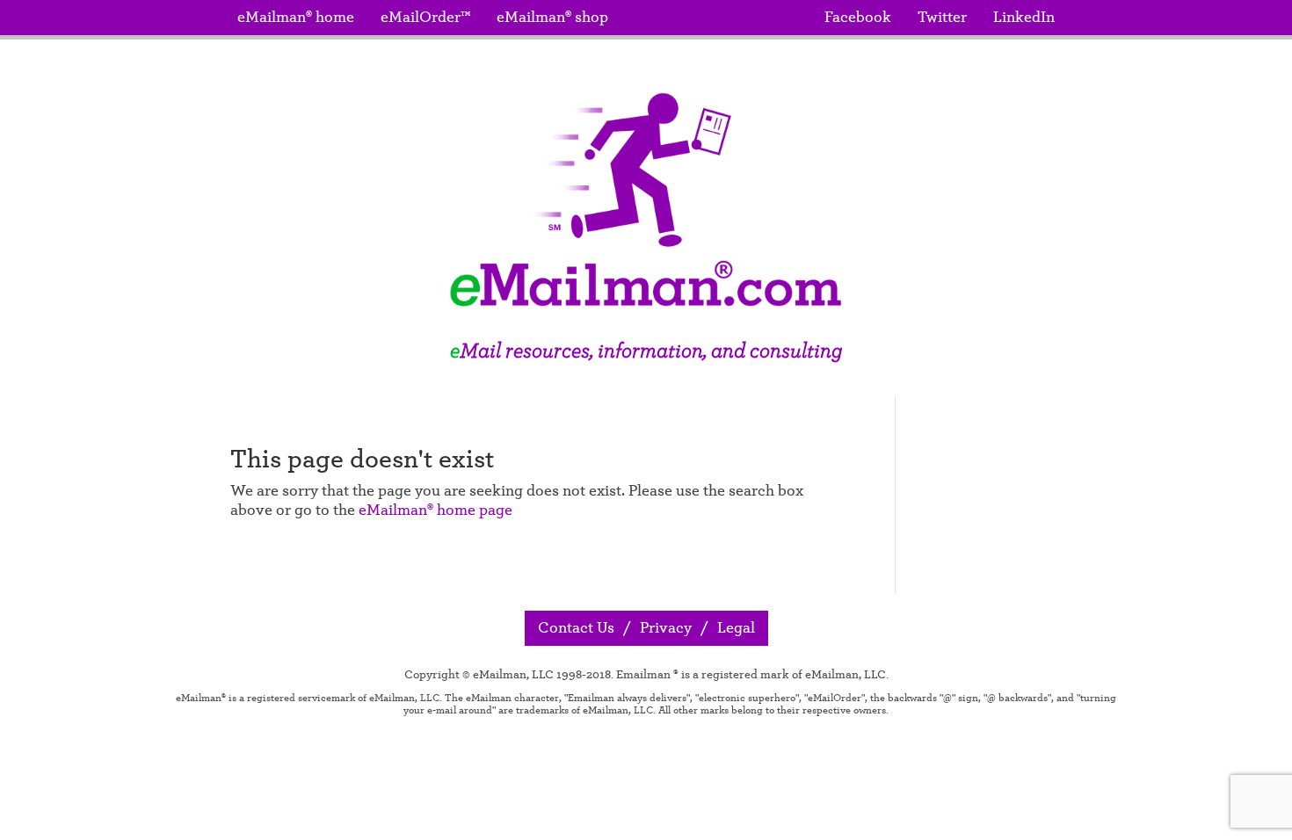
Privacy (666, 628)
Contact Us (576, 628)
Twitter (942, 17)
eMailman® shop (552, 17)
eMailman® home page (435, 510)
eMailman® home (295, 17)
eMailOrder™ (425, 17)
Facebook (857, 17)
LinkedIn (1024, 17)
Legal (736, 628)
